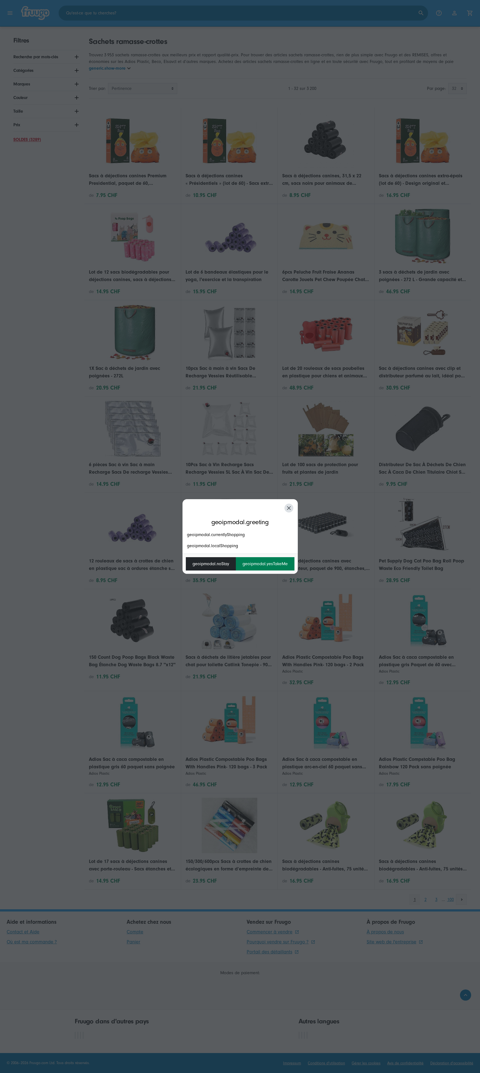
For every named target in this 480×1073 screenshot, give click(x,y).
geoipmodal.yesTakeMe (265, 563)
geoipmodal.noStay (210, 563)
